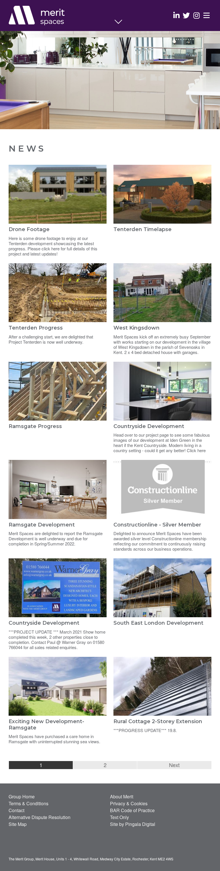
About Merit (121, 796)
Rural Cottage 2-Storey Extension (157, 721)
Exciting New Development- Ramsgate (46, 724)
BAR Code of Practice (132, 810)
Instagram (196, 15)
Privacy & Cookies (129, 803)
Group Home (22, 796)
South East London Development (158, 623)
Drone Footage (29, 229)
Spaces (62, 16)
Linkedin (176, 15)
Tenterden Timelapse (142, 229)
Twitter (186, 15)
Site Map (18, 824)
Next (174, 765)
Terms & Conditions (28, 803)
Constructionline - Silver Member (157, 525)
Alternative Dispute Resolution (39, 817)
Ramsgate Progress (35, 426)
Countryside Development (148, 426)
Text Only (119, 817)
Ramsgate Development (42, 525)
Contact (16, 810)
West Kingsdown (136, 328)
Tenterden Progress (36, 328)
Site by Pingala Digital (132, 824)
